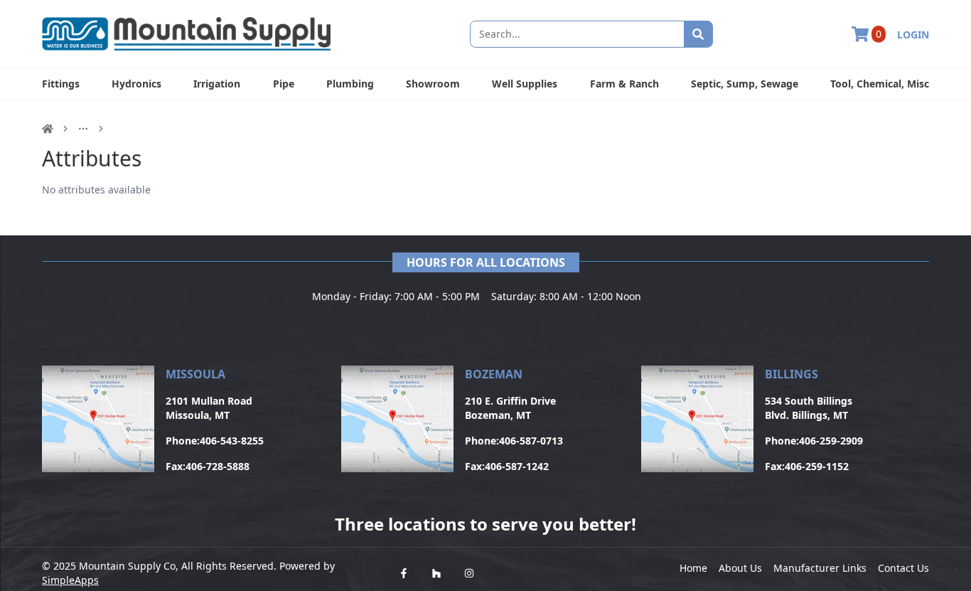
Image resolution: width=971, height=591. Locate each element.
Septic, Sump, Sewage (744, 83)
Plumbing (350, 83)
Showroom (433, 83)
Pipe (283, 83)
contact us (903, 568)
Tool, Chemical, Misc (879, 83)
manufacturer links (820, 568)
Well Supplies (524, 83)
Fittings (61, 83)
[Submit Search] (698, 34)
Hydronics (136, 83)
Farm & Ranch (624, 83)
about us (740, 568)
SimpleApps (70, 580)
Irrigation (216, 83)
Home (693, 568)
